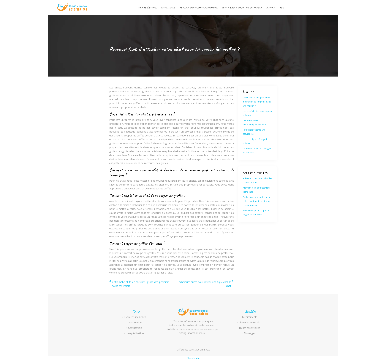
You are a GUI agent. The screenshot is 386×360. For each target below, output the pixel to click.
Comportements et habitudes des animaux (242, 7)
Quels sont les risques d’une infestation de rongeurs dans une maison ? (257, 101)
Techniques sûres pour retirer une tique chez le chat (204, 284)
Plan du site (193, 358)
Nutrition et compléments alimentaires (199, 7)
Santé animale (168, 7)
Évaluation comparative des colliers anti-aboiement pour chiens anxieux (256, 201)
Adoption (270, 7)
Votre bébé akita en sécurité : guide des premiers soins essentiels (140, 284)
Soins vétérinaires (147, 7)
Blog (282, 7)
